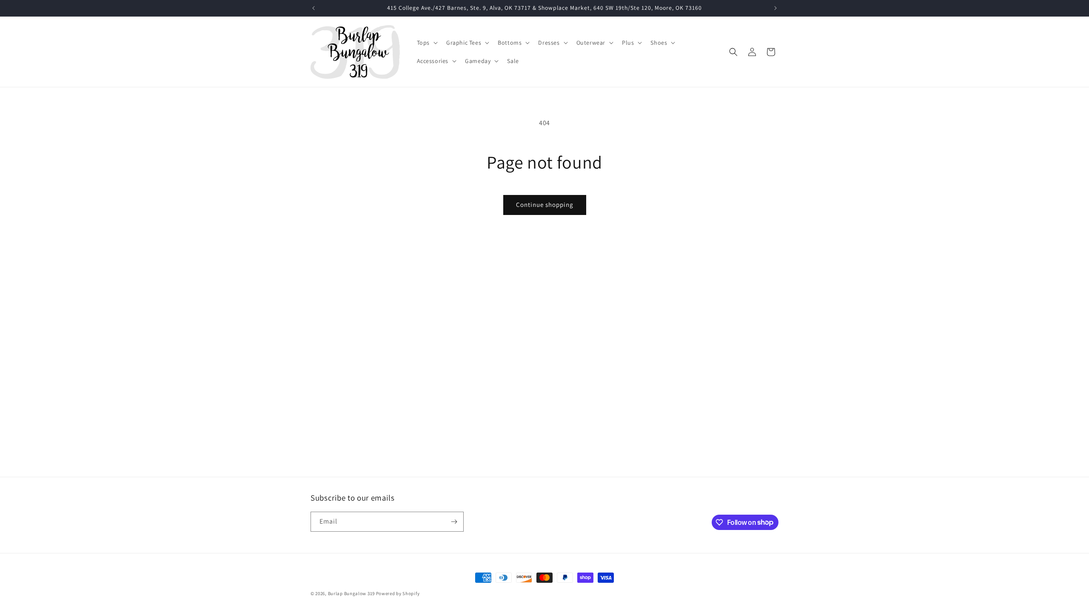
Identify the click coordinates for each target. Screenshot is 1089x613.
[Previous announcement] (313, 8)
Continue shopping (544, 205)
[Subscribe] (454, 522)
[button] (426, 43)
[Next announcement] (775, 8)
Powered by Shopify (398, 593)
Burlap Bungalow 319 (351, 593)
